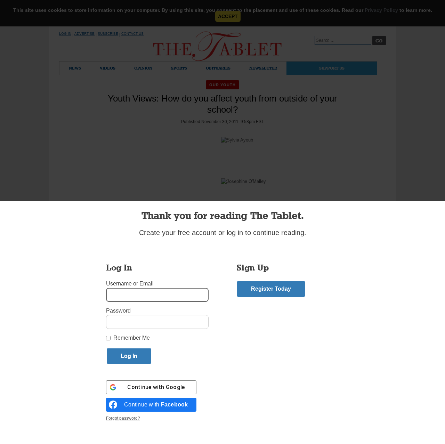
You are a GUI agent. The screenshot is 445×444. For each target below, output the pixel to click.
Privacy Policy (381, 10)
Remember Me (131, 338)
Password (118, 311)
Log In (65, 33)
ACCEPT (228, 16)
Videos (107, 68)
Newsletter (263, 68)
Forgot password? (123, 418)
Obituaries (218, 68)
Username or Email (130, 283)
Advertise (84, 33)
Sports (179, 68)
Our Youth (222, 85)
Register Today (271, 289)
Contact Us (132, 33)
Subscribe (108, 33)
